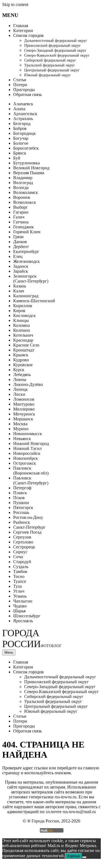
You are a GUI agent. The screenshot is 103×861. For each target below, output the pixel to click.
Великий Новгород (31, 167)
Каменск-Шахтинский (34, 300)
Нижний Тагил (27, 448)
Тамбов (20, 571)
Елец (18, 256)
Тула (17, 586)
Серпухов (22, 537)
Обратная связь (27, 94)
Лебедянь (22, 374)
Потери (20, 84)
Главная (20, 25)
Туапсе (19, 581)
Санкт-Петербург (29, 527)
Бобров (20, 128)
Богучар (20, 138)
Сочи (18, 556)
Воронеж (21, 197)
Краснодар (23, 340)
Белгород (21, 123)
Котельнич (23, 335)
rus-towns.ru (65, 797)
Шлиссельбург (26, 615)
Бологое (20, 143)
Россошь (21, 512)
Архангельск (25, 113)
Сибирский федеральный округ (50, 60)
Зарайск (20, 271)
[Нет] (84, 857)
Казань (19, 286)
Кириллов (22, 305)
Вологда (21, 187)
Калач (18, 291)
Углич (18, 591)
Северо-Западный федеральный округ (55, 50)
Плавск (20, 492)
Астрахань (23, 118)
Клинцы (21, 320)
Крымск (20, 355)
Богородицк (24, 133)
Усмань (20, 596)
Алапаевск (23, 103)
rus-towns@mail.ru (79, 811)
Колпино (21, 330)
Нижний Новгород (31, 443)
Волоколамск (25, 192)
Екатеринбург (26, 251)
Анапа (19, 108)
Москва (20, 423)
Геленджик (23, 227)
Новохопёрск (25, 458)
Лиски (19, 394)
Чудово (20, 606)
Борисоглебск (26, 148)
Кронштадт (23, 350)
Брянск (19, 153)
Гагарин (21, 212)
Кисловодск (24, 315)
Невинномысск (27, 433)
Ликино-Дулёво (28, 384)
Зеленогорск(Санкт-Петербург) (30, 278)
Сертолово (23, 542)
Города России (32, 638)
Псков (19, 497)
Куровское (23, 364)
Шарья (19, 611)
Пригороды (24, 89)
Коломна (21, 325)
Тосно (18, 576)
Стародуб (22, 561)
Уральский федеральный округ (49, 65)
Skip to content (15, 4)
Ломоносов (23, 399)
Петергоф (22, 487)
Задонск (20, 266)
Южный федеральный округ (47, 75)
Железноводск (26, 261)
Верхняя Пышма (28, 172)
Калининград (25, 295)
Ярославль (23, 620)
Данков (20, 241)
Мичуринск (24, 414)
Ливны (19, 379)
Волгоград (23, 182)
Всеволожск (24, 202)
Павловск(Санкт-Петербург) (30, 480)
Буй (16, 158)
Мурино (21, 428)
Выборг (20, 207)
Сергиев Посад (27, 532)
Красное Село (26, 345)
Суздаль (20, 566)
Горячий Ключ (26, 231)
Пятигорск (23, 507)
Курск (18, 369)
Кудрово (21, 359)
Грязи (18, 236)
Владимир (22, 177)
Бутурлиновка (26, 163)
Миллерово (24, 409)
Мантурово (23, 404)
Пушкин (21, 502)
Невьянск (22, 438)
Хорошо (73, 856)
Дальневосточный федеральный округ (55, 41)
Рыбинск (21, 522)
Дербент (21, 246)
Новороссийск (26, 453)
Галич (18, 217)
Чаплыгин (22, 601)
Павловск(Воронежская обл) (31, 470)
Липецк (20, 389)
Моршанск (23, 419)
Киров (19, 310)
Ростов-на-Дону (28, 517)
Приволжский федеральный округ (52, 45)
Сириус (20, 551)
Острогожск (24, 463)
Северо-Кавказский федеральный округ (57, 55)
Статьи (19, 79)
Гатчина (21, 222)
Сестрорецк (24, 547)
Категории (23, 30)
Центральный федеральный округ (52, 70)
